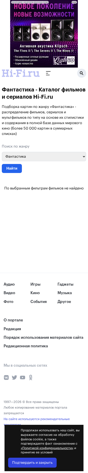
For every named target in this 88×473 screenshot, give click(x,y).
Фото (8, 302)
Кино (35, 293)
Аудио (9, 284)
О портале (13, 320)
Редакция (12, 329)
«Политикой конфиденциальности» (47, 448)
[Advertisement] (34, 232)
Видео (9, 293)
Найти (11, 168)
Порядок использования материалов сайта (43, 337)
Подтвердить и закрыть (32, 462)
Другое (64, 302)
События (38, 302)
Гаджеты (65, 284)
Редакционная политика (26, 346)
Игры (35, 284)
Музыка (65, 293)
